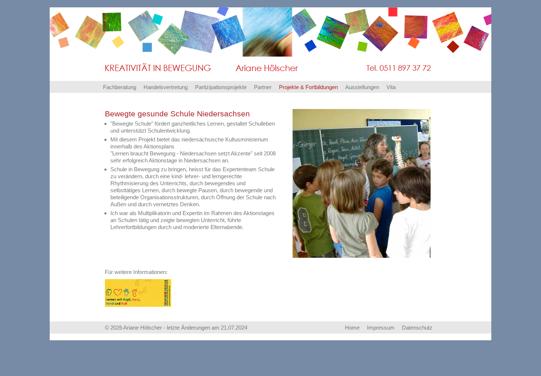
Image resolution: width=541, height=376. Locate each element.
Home (352, 327)
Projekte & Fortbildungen (308, 87)
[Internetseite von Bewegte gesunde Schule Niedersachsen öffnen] (138, 292)
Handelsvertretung (166, 87)
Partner (263, 87)
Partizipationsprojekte (221, 87)
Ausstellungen (362, 87)
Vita (391, 87)
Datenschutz (417, 327)
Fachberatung (119, 87)
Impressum (381, 327)
